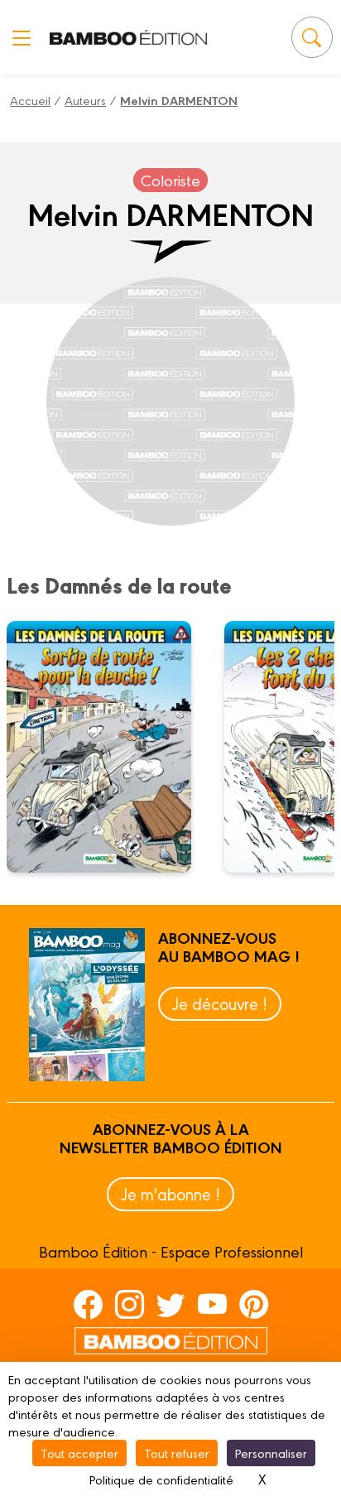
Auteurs (85, 99)
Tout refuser (176, 1452)
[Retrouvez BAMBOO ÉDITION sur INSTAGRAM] (129, 1304)
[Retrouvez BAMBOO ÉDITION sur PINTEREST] (253, 1304)
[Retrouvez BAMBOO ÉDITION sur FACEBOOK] (88, 1304)
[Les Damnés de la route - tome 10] (109, 747)
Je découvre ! (219, 1003)
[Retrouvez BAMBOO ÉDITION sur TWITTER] (170, 1304)
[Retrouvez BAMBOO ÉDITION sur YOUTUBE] (212, 1304)
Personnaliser (271, 1452)
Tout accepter (79, 1452)
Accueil (30, 99)
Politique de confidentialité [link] (161, 1479)
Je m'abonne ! (170, 1193)
